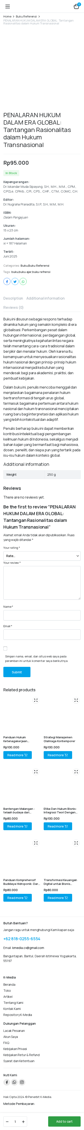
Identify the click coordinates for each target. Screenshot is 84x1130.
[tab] (13, 298)
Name (8, 607)
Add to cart (64, 1121)
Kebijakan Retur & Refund (21, 1055)
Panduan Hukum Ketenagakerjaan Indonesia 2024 (15, 741)
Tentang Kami (13, 1002)
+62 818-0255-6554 (21, 938)
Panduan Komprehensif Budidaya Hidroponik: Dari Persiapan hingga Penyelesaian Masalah (21, 885)
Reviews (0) (13, 307)
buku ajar (25, 271)
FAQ (6, 1043)
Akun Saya (10, 1037)
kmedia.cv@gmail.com (28, 948)
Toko (7, 990)
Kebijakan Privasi (15, 1049)
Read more (15, 755)
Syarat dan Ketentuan (18, 1061)
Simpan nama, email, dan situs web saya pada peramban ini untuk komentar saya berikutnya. (36, 658)
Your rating (11, 548)
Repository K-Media (17, 1015)
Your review (12, 563)
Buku (24, 265)
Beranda (9, 984)
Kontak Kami (12, 1009)
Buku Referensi (26, 16)
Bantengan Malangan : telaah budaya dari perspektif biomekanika (19, 812)
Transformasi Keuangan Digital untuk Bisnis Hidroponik (60, 884)
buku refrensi (41, 271)
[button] (76, 6)
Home (7, 16)
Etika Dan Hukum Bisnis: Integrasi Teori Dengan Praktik (60, 812)
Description (13, 298)
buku (14, 271)
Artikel (8, 996)
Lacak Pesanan (14, 1030)
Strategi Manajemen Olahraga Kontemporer (59, 739)
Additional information (45, 298)
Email (7, 626)
